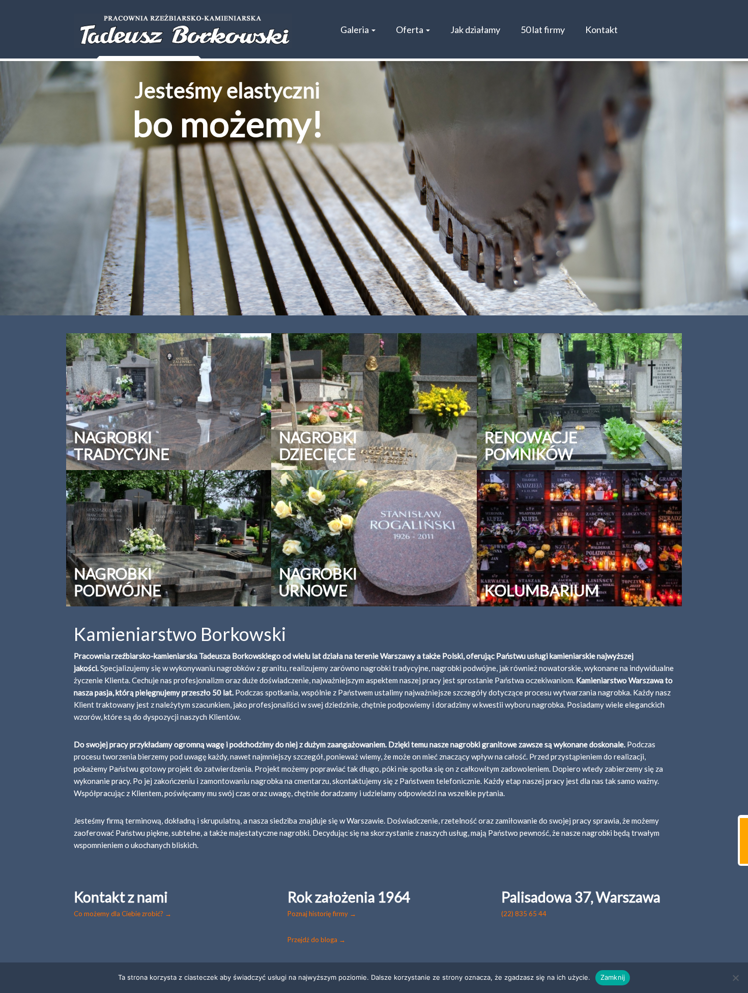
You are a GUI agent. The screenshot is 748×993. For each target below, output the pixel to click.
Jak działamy (475, 29)
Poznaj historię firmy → (321, 914)
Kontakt (601, 29)
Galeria (355, 29)
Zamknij (612, 977)
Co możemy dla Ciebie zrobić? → (122, 914)
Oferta (410, 29)
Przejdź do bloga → (316, 940)
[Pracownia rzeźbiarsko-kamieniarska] (183, 31)
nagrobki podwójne (463, 668)
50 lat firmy (543, 29)
